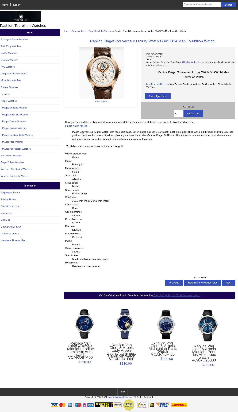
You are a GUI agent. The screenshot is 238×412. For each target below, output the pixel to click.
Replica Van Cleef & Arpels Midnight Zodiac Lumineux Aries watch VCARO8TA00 (80, 350)
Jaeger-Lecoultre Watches (14, 73)
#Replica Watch (189, 62)
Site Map (5, 220)
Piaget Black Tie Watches (101, 31)
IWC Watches (8, 66)
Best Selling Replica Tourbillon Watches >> (177, 295)
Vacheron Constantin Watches (16, 169)
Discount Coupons (10, 233)
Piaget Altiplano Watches (14, 107)
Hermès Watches (9, 60)
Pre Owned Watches (11, 155)
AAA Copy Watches (11, 46)
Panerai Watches (9, 87)
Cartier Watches (9, 53)
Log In (16, 4)
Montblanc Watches (11, 80)
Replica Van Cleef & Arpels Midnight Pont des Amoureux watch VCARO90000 (204, 353)
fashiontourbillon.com (158, 84)
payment (5, 94)
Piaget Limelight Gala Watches (17, 135)
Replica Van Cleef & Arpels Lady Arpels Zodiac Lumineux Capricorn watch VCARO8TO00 (121, 352)
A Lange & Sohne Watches (14, 39)
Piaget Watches (78, 31)
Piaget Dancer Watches (13, 121)
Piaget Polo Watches (12, 142)
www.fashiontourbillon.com (120, 397)
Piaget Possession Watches (16, 148)
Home (5, 4)
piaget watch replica (76, 125)
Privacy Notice (8, 199)
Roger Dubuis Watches (12, 162)
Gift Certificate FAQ (11, 227)
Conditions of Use (10, 206)
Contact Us (6, 213)
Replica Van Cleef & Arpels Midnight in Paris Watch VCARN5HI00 (163, 349)
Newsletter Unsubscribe (13, 240)
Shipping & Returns (10, 192)
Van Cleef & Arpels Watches (15, 176)
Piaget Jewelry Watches (14, 128)
